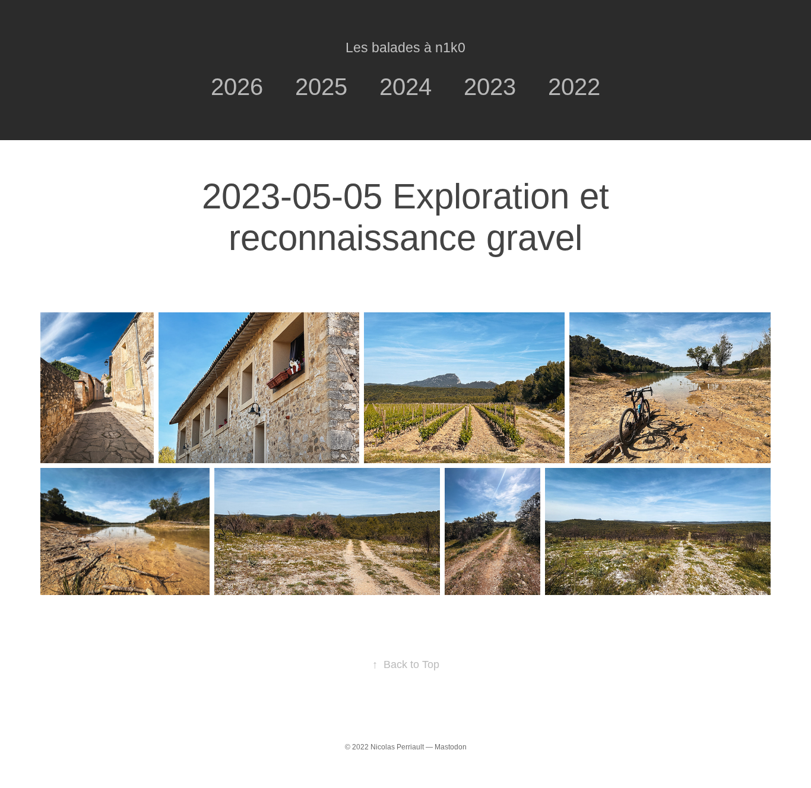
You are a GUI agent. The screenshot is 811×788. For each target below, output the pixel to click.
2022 (574, 87)
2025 (321, 87)
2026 (237, 87)
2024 (405, 87)
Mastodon (451, 747)
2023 (490, 87)
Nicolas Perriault (397, 747)
